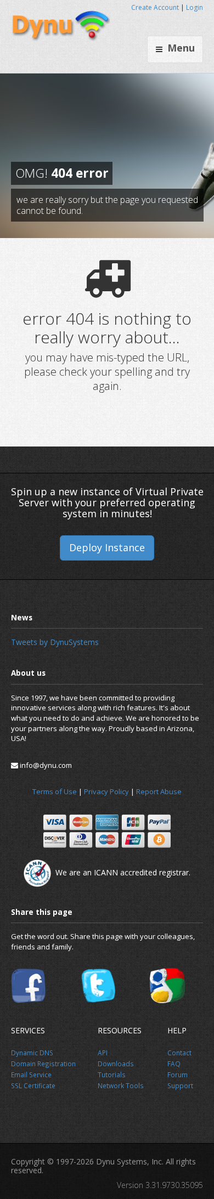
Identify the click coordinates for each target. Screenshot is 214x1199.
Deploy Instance (107, 547)
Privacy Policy (106, 791)
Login (194, 7)
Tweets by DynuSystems (55, 642)
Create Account (155, 7)
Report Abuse (159, 791)
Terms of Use (54, 791)
